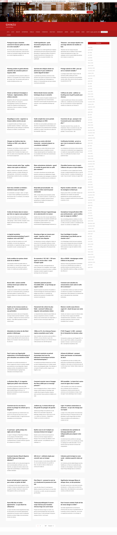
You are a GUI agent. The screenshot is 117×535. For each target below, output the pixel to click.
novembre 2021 (91, 194)
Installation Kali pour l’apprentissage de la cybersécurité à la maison (45, 213)
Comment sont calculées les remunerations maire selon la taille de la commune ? (71, 285)
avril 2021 (90, 213)
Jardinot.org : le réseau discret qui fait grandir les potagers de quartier (44, 407)
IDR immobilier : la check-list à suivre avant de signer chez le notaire (72, 382)
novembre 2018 (91, 257)
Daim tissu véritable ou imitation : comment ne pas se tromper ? (17, 189)
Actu (8, 31)
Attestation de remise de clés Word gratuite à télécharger (17, 332)
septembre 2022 (91, 169)
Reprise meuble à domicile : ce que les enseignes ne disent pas (71, 189)
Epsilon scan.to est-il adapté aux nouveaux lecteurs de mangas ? (44, 431)
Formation (45, 31)
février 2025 (90, 94)
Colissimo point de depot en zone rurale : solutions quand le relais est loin (71, 458)
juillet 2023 (90, 143)
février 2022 (90, 187)
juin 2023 (90, 145)
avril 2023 (90, 150)
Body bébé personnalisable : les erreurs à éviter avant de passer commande (43, 190)
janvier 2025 (90, 96)
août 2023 (90, 140)
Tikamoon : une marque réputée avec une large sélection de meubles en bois (29, 1)
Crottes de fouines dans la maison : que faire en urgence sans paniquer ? (18, 213)
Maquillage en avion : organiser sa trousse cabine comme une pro (17, 120)
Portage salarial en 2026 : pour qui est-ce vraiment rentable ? (71, 70)
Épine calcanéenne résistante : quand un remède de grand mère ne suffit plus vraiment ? (45, 167)
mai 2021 (90, 210)
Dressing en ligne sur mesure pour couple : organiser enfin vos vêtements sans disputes (44, 236)
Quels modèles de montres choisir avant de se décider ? (17, 260)
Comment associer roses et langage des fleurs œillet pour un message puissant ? (45, 383)
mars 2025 (90, 91)
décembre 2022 (91, 161)
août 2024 (90, 109)
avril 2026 (90, 57)
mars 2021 (90, 215)
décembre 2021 (91, 192)
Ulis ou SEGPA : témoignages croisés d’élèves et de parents (72, 260)
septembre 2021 (91, 200)
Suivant (50, 525)
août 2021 (90, 202)
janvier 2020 (90, 244)
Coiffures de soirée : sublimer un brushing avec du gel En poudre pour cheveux (72, 95)
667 (46, 525)
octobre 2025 (91, 73)
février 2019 (90, 251)
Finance (38, 31)
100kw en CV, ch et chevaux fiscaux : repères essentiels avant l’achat (45, 332)
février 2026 (90, 62)
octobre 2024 (91, 104)
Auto (12, 31)
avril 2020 (90, 238)
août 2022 (90, 171)
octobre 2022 (91, 166)
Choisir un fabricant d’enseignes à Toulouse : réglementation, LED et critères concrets (17, 95)
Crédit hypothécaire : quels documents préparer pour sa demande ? (42, 45)
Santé (88, 31)
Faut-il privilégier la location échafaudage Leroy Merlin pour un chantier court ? (71, 236)
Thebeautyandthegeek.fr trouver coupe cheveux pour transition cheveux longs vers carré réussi (44, 505)
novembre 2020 (91, 225)
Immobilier (60, 31)
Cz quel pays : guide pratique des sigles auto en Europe (17, 431)
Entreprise (25, 31)
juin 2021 (90, 207)
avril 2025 (90, 88)
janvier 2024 (90, 127)
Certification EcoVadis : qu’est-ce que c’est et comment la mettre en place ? (71, 143)
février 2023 (90, 156)
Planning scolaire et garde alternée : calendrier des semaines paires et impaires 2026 (68, 1)
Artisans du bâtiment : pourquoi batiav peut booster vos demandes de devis (71, 355)
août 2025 (90, 78)
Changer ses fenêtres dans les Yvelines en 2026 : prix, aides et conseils (16, 143)
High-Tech (52, 31)
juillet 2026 (90, 49)
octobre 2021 (91, 197)
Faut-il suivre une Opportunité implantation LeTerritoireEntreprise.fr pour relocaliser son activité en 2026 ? (18, 356)
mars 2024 (90, 122)
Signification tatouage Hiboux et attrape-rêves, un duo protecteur (70, 481)
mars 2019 (90, 249)
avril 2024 (90, 119)
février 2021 (90, 218)
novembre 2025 (91, 70)
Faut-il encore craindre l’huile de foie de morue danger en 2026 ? (72, 504)
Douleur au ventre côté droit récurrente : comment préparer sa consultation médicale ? (44, 143)
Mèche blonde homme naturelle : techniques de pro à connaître (44, 94)
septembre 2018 (91, 262)
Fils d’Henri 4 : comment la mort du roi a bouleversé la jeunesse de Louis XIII (45, 482)
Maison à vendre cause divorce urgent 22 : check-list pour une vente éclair (72, 309)
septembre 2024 (91, 106)
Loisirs (72, 31)
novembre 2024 (91, 101)
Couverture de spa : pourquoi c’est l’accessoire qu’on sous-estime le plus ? (71, 121)
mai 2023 (90, 148)
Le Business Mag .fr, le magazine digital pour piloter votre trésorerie (17, 382)
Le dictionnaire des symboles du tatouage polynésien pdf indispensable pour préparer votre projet (71, 433)
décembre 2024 (91, 99)
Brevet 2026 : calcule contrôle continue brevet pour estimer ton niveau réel (17, 285)
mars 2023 (90, 153)
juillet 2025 (90, 81)
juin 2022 (90, 176)
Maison (78, 31)
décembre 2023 (91, 130)
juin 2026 (90, 52)
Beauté (18, 31)
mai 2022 (90, 179)
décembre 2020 (91, 223)
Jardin (66, 31)
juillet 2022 (90, 174)
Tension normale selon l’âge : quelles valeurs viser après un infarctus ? (18, 166)
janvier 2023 (90, 158)
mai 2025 (90, 86)
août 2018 (90, 264)
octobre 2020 (91, 228)
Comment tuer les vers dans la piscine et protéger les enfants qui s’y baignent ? (18, 408)
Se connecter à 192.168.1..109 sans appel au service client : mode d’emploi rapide (45, 261)
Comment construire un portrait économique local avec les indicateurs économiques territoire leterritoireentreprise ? (44, 356)
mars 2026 (90, 60)
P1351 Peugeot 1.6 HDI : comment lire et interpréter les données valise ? (71, 333)
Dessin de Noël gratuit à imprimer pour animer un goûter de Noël (17, 481)
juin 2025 (90, 83)
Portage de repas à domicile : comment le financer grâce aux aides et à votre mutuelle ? (18, 45)
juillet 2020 (90, 233)
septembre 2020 (91, 231)
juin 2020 (90, 236)
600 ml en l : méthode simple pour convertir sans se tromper (44, 457)
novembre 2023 (91, 132)
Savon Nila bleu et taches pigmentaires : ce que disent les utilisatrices (16, 505)
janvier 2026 (90, 65)
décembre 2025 (91, 68)
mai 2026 (90, 55)
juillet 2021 (90, 205)
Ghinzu (11, 25)
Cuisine (9, 35)
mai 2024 (90, 117)
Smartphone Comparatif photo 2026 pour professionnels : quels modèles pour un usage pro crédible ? (71, 214)
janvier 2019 (90, 254)
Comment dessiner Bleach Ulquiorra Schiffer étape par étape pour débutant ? (18, 458)
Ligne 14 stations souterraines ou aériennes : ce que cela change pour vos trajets (71, 408)
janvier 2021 (90, 220)
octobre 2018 (91, 259)
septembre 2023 (91, 138)
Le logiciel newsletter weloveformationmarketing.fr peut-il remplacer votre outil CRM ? (18, 236)
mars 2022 (90, 184)
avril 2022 (90, 182)
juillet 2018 (90, 267)
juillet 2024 (90, 112)
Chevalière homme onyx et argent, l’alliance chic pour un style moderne (72, 166)
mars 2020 (90, 241)
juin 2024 (90, 114)
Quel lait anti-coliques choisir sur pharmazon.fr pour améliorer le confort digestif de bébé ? (44, 71)
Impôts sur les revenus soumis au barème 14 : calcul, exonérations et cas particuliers (17, 309)
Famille (32, 31)
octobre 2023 (91, 135)
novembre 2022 (91, 163)
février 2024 (90, 125)
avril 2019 (90, 246)
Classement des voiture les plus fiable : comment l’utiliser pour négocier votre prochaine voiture (43, 309)
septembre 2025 (91, 75)
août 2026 (90, 47)
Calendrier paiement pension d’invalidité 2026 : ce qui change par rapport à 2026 (45, 285)
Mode (83, 31)
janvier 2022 (90, 189)
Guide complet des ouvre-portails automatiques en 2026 (44, 120)
